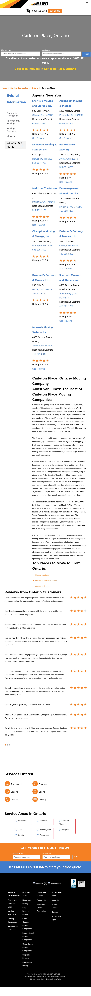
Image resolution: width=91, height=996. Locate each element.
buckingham (45, 830)
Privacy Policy (41, 979)
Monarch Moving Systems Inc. (42, 330)
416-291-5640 (39, 354)
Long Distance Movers (26, 911)
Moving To (47, 853)
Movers (11, 136)
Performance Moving (67, 148)
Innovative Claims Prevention (41, 908)
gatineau (43, 821)
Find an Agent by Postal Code (13, 903)
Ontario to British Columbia (46, 581)
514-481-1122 (39, 210)
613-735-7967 (66, 123)
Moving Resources (12, 129)
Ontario (35, 88)
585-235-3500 (39, 249)
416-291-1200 (66, 306)
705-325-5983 (66, 254)
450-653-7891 (66, 211)
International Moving (13, 122)
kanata (21, 835)
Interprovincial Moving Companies (28, 936)
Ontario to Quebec (42, 586)
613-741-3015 (39, 123)
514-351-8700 (66, 167)
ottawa (21, 830)
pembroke (44, 835)
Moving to (46, 50)
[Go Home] (14, 4)
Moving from (6, 50)
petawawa (22, 821)
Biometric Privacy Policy (53, 979)
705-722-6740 (39, 293)
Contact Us (41, 900)
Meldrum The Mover (44, 188)
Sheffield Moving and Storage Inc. (42, 104)
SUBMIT (86, 54)
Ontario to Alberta (42, 575)
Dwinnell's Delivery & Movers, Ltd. (71, 234)
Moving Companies (19, 88)
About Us (55, 900)
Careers (54, 912)
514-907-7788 (39, 163)
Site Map (33, 979)
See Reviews (38, 138)
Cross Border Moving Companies (27, 947)
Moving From (18, 853)
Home (5, 88)
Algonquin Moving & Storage (70, 104)
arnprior (65, 830)
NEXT (76, 856)
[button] (87, 4)
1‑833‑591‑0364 (32, 867)
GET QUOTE (55, 11)
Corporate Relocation (12, 114)
